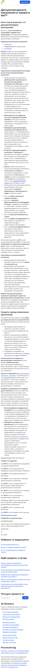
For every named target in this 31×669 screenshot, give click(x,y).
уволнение (8, 49)
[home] (10, 2)
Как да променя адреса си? (10, 544)
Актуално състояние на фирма (13, 630)
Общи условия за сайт (10, 638)
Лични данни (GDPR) (9, 635)
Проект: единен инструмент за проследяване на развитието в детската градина (14, 565)
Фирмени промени (9, 622)
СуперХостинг (13, 667)
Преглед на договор (9, 642)
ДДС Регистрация (8, 619)
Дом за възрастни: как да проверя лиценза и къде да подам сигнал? (15, 571)
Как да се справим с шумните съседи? (13, 547)
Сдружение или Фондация (11, 614)
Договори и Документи (10, 627)
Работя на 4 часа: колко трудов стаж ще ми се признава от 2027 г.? (15, 580)
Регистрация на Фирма (10, 612)
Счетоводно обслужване (11, 625)
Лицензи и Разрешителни (11, 617)
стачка (22, 183)
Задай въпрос (25, 2)
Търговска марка (8, 640)
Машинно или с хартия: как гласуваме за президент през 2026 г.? (14, 575)
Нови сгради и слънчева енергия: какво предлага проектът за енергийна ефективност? (14, 586)
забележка (7, 44)
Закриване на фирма (10, 632)
